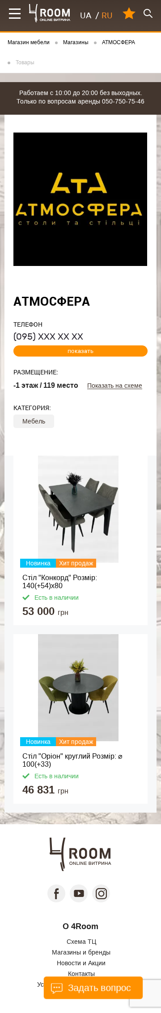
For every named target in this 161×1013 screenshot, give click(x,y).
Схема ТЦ (81, 941)
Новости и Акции (81, 963)
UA (85, 16)
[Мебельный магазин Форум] (50, 13)
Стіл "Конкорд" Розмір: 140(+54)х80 (59, 582)
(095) (48, 336)
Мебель (33, 421)
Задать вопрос (98, 988)
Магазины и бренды (81, 952)
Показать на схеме (114, 385)
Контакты (81, 973)
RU (107, 16)
